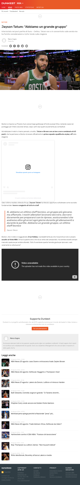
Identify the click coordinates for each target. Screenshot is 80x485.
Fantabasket (14, 11)
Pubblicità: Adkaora (39, 477)
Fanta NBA (19, 7)
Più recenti (5, 11)
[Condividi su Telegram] (22, 46)
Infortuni (40, 7)
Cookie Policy (54, 473)
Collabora (36, 475)
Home (3, 7)
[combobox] (20, 3)
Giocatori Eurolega (71, 475)
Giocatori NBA (70, 472)
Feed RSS (7, 472)
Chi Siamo (37, 473)
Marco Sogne (12, 39)
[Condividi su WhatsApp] (18, 46)
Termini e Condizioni (56, 477)
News (10, 7)
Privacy (52, 475)
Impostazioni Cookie (56, 471)
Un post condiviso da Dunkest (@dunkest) (28, 198)
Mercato (21, 11)
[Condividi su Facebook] (14, 46)
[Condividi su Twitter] (10, 46)
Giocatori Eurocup (71, 477)
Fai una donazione (40, 329)
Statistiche (29, 7)
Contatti (36, 471)
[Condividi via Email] (26, 46)
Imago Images (6, 480)
